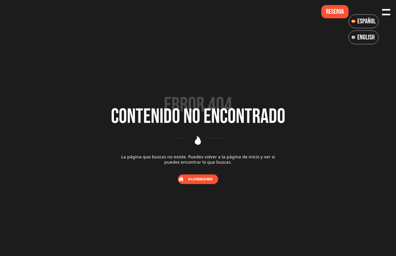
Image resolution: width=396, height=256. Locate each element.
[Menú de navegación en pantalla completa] (386, 12)
